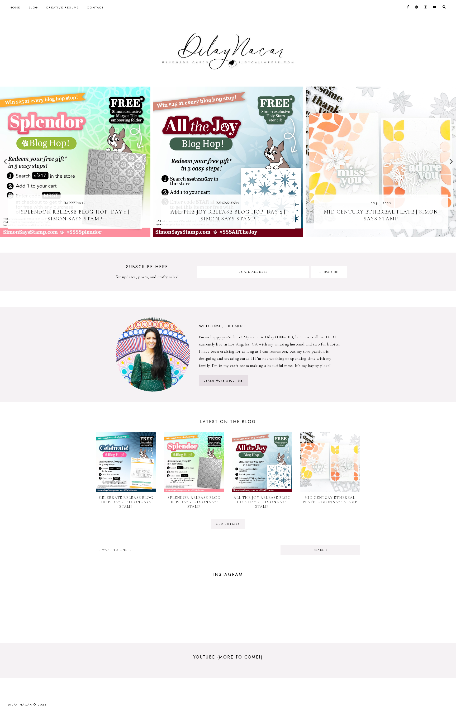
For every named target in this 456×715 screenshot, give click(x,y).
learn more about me (223, 381)
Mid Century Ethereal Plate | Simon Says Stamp (330, 499)
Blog (33, 7)
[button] (6, 161)
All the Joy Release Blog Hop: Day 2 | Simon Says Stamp (262, 502)
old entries (228, 523)
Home (15, 7)
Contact (95, 7)
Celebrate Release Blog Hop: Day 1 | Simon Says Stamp (126, 502)
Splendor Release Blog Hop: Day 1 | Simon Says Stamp (194, 502)
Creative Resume (62, 7)
